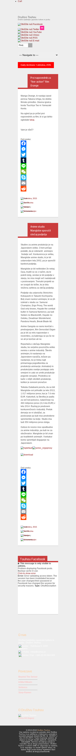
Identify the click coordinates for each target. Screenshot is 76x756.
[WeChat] (38, 172)
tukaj (32, 120)
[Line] (38, 166)
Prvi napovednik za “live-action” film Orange (40, 81)
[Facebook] (38, 143)
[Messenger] (38, 149)
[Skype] (38, 177)
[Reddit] (38, 188)
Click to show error (27, 573)
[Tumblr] (38, 160)
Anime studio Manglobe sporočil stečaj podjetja (40, 230)
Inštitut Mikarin (25, 682)
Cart (20, 1)
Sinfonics (22, 687)
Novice (27, 207)
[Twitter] (38, 155)
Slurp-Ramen (24, 692)
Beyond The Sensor (27, 677)
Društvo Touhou (43, 730)
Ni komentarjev (30, 211)
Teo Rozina (28, 203)
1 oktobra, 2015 (30, 198)
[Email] (38, 183)
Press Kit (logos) (26, 718)
